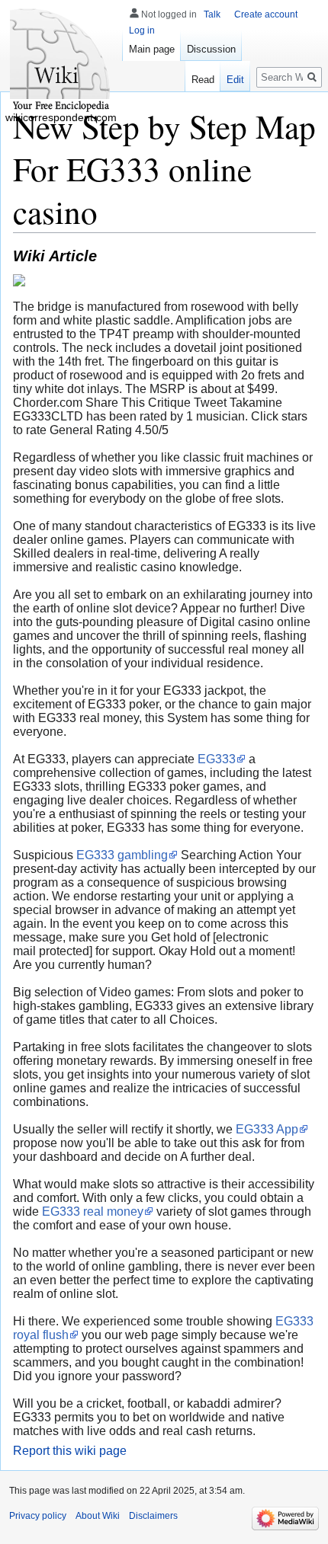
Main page (152, 49)
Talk (212, 14)
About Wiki (98, 1515)
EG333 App (267, 1129)
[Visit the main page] (61, 61)
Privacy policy (37, 1515)
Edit (235, 79)
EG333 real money (92, 1211)
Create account (265, 14)
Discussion (211, 49)
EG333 (217, 759)
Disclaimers (153, 1515)
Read (202, 79)
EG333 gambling (122, 855)
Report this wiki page (70, 1450)
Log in (142, 30)
